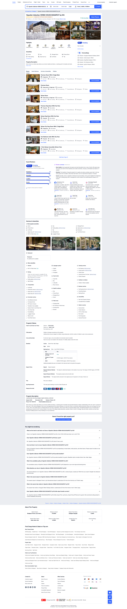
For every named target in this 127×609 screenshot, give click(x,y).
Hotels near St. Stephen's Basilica (75, 555)
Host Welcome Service (32, 299)
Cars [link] (48, 2)
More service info (28, 583)
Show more (28, 65)
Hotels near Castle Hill (67, 557)
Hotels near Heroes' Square (88, 555)
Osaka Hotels (50, 547)
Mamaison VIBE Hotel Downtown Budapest (47, 537)
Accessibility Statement (46, 590)
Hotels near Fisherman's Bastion (55, 557)
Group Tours (83, 2)
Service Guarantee (29, 581)
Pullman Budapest (70, 539)
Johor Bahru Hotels (29, 544)
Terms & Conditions (45, 585)
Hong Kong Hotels (84, 547)
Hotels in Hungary (57, 503)
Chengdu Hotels (43, 547)
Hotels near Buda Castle (30, 557)
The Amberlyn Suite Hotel (80, 531)
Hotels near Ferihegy (65, 560)
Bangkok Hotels (71, 544)
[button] (89, 2)
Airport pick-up (81, 227)
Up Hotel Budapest (69, 534)
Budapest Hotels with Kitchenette (66, 568)
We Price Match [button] (85, 18)
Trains (43, 2)
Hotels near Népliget (94, 560)
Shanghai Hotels (45, 544)
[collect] (110, 593)
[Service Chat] (110, 602)
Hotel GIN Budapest (51, 531)
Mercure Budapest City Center (59, 539)
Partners (59, 583)
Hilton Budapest (49, 539)
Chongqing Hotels (76, 547)
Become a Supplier (61, 590)
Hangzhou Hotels (67, 547)
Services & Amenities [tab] (46, 71)
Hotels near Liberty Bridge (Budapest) (80, 557)
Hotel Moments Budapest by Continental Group (35, 539)
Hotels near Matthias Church (41, 557)
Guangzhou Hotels (53, 544)
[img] (40, 30)
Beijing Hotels (91, 544)
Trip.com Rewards (61, 581)
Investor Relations (61, 579)
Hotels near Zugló (28, 563)
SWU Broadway (28, 531)
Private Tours (76, 2)
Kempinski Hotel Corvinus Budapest (32, 534)
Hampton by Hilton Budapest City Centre (65, 531)
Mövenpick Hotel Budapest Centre (48, 534)
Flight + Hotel (37, 2)
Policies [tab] (55, 71)
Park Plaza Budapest (60, 534)
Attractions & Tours (27, 2)
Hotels (14, 2)
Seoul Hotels (84, 544)
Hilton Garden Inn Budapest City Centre (84, 537)
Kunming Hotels (28, 550)
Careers (42, 583)
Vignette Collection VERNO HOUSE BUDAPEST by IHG (45, 15)
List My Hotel (60, 585)
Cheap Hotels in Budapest (53, 568)
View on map (80, 66)
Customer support (28, 579)
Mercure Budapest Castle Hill (31, 537)
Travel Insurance (67, 2)
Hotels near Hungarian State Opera (32, 555)
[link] (101, 2)
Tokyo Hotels (78, 544)
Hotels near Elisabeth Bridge (62, 555)
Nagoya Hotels (92, 547)
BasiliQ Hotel (35, 531)
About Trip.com (44, 579)
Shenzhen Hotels (34, 547)
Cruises (53, 2)
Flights (19, 2)
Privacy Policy (44, 587)
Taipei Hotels (27, 547)
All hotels (59, 587)
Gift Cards (59, 2)
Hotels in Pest (65, 503)
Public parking (55, 227)
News (42, 581)
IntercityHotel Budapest (79, 534)
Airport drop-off (31, 231)
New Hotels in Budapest (42, 568)
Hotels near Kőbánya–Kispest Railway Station (80, 560)
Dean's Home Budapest (90, 534)
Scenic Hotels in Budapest (30, 568)
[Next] (100, 243)
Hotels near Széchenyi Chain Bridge (47, 555)
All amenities (28, 58)
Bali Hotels (35, 550)
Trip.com (47, 503)
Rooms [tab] (28, 71)
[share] (110, 597)
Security (59, 592)
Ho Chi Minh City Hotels (58, 547)
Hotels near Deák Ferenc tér (54, 560)
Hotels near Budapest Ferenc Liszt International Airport (36, 560)
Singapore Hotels (37, 544)
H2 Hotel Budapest (42, 531)
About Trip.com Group (45, 592)
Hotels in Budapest (74, 503)
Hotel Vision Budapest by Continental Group (66, 537)
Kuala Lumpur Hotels (62, 544)
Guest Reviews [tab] (35, 71)
